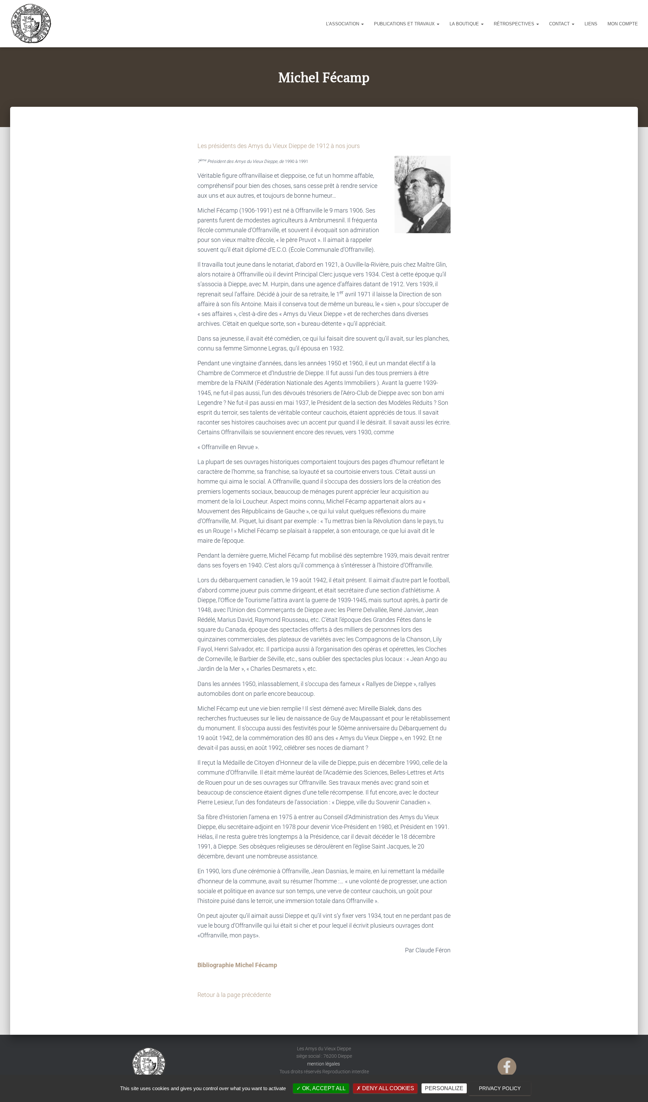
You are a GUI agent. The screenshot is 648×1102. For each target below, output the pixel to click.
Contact (560, 23)
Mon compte (623, 23)
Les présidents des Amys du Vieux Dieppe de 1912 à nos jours (278, 145)
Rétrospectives (515, 23)
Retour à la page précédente (234, 994)
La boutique (465, 23)
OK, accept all (323, 1088)
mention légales (324, 1064)
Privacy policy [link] (500, 1088)
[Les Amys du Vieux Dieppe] (30, 23)
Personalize (444, 1088)
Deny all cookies (387, 1088)
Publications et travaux (405, 23)
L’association (343, 23)
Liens (591, 23)
